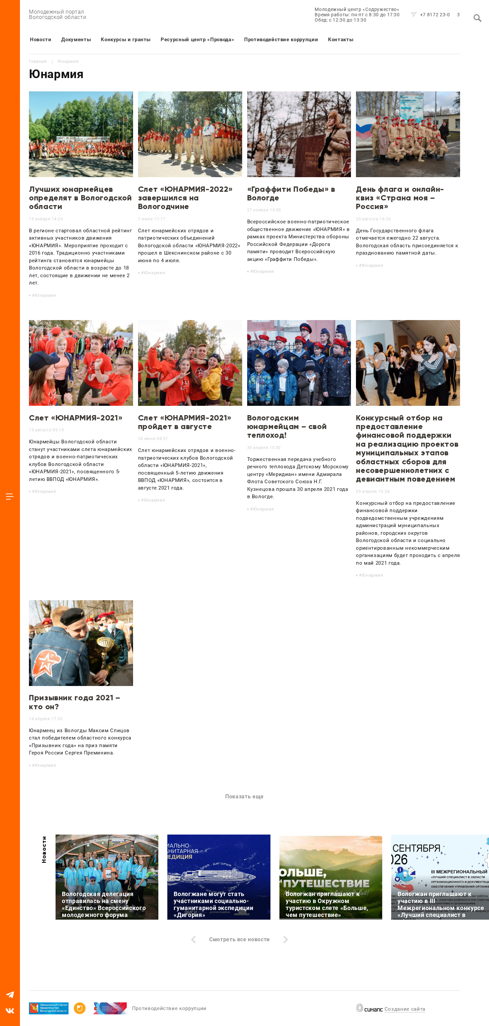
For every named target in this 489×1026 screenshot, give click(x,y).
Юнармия (45, 295)
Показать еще (244, 796)
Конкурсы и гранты (126, 40)
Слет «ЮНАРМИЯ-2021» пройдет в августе (185, 422)
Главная (38, 61)
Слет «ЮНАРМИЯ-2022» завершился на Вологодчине (185, 197)
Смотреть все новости (239, 939)
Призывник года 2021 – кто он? (74, 702)
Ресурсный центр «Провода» (197, 40)
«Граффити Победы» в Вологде (291, 193)
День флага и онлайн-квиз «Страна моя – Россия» (400, 197)
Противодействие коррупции (281, 40)
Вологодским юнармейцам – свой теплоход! (287, 426)
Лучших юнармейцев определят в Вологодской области (80, 197)
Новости (40, 40)
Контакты (340, 40)
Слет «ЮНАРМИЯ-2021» (75, 417)
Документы (76, 40)
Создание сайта (405, 1009)
